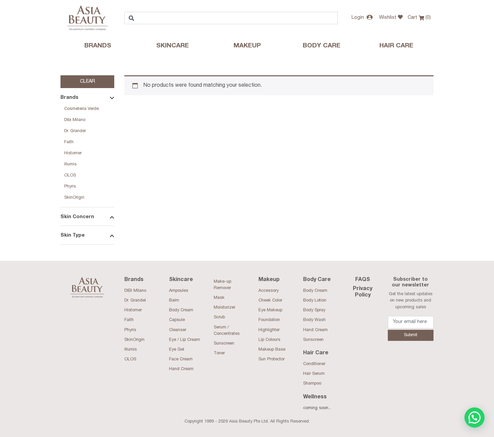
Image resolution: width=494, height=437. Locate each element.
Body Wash (314, 320)
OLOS (70, 175)
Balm (174, 301)
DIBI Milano (135, 291)
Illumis (70, 164)
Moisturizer (224, 308)
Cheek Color (270, 301)
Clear (87, 81)
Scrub (219, 317)
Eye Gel (176, 350)
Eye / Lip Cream (184, 340)
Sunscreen (224, 344)
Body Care (321, 46)
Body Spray (314, 310)
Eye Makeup (270, 310)
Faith (69, 142)
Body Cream (181, 310)
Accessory (268, 291)
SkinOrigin (74, 198)
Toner (219, 353)
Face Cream (181, 359)
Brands (97, 46)
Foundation (269, 320)
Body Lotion (314, 301)
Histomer (73, 153)
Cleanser (177, 330)
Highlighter (269, 330)
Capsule (177, 320)
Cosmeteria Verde (81, 109)
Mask (219, 298)
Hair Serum (314, 374)
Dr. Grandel (75, 131)
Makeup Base (271, 350)
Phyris (70, 187)
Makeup (247, 46)
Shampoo (312, 384)
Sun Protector (271, 359)
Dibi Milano (74, 120)
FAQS (362, 280)
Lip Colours (269, 340)
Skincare (172, 46)
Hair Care (396, 46)
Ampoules (178, 291)
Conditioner (314, 364)
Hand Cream (181, 369)
